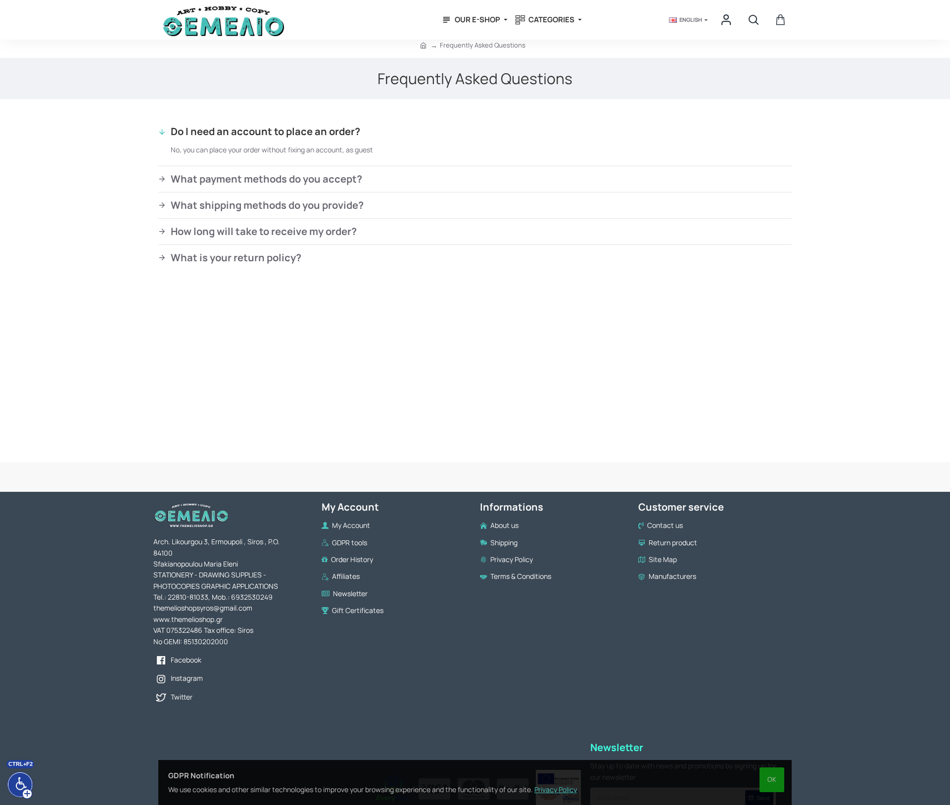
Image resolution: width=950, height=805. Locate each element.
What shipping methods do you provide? (267, 205)
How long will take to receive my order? (264, 231)
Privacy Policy (555, 789)
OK (772, 779)
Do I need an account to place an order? (265, 131)
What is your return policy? (236, 257)
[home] (423, 45)
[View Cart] (780, 20)
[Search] (753, 20)
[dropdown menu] (727, 20)
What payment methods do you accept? (266, 179)
